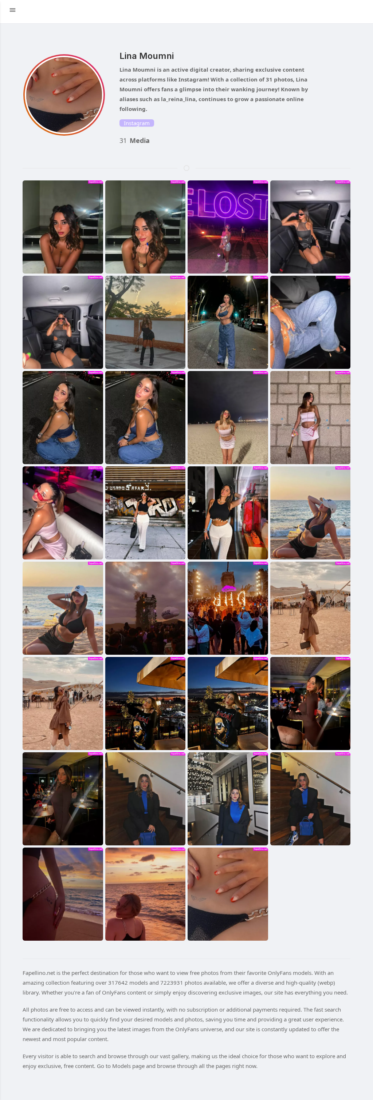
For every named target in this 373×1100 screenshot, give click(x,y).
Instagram (137, 123)
